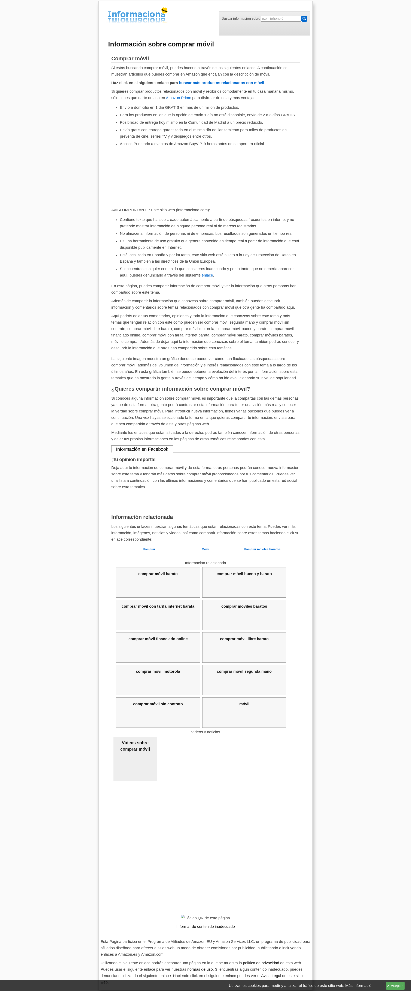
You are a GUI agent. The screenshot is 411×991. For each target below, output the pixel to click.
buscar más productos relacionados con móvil (221, 83)
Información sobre (161, 44)
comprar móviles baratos (244, 606)
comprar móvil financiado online (158, 639)
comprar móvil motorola (158, 671)
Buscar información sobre (241, 18)
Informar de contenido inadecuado (205, 926)
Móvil (206, 549)
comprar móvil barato (158, 574)
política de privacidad (261, 963)
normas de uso (200, 969)
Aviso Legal (271, 976)
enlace (207, 275)
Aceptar (397, 986)
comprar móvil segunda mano (244, 671)
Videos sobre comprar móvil (135, 745)
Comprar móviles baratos (262, 549)
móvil (244, 704)
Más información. (360, 986)
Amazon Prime (178, 98)
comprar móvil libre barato (244, 639)
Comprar (149, 549)
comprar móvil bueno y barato (244, 574)
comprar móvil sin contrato (158, 704)
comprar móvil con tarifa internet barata (158, 606)
